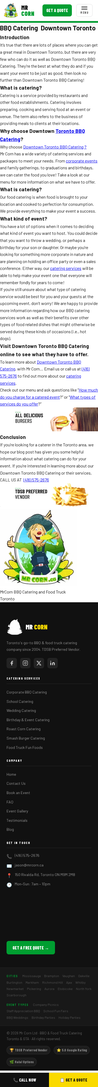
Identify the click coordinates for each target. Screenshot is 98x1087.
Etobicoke (65, 989)
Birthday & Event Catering (28, 719)
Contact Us (16, 783)
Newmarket (15, 989)
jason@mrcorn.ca (29, 865)
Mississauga (31, 976)
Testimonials (17, 820)
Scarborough (16, 995)
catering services (65, 268)
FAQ (10, 802)
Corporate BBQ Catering (27, 692)
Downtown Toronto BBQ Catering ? (55, 146)
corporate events (81, 160)
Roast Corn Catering (24, 728)
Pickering (34, 989)
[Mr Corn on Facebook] (12, 663)
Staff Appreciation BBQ (23, 1011)
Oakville (84, 976)
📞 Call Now (24, 1079)
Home (11, 774)
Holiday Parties (70, 1017)
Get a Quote (57, 10)
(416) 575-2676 (27, 855)
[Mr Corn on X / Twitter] (39, 663)
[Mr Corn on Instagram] (25, 663)
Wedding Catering (21, 710)
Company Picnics (46, 1004)
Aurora (49, 989)
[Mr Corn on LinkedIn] (52, 663)
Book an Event (18, 792)
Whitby (80, 982)
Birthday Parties (43, 1017)
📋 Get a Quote (73, 1079)
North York (83, 989)
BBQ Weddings (17, 1017)
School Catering (20, 701)
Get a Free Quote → (31, 947)
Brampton (51, 976)
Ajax (69, 982)
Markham (32, 982)
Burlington (14, 982)
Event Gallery (17, 811)
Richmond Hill (52, 982)
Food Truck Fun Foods (25, 747)
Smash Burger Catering (26, 738)
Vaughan (68, 976)
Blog (10, 829)
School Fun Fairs (55, 1011)
